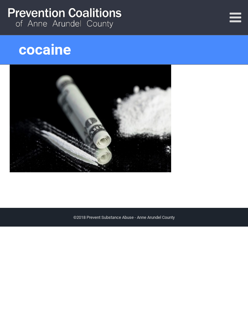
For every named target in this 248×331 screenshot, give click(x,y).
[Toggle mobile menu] (236, 17)
